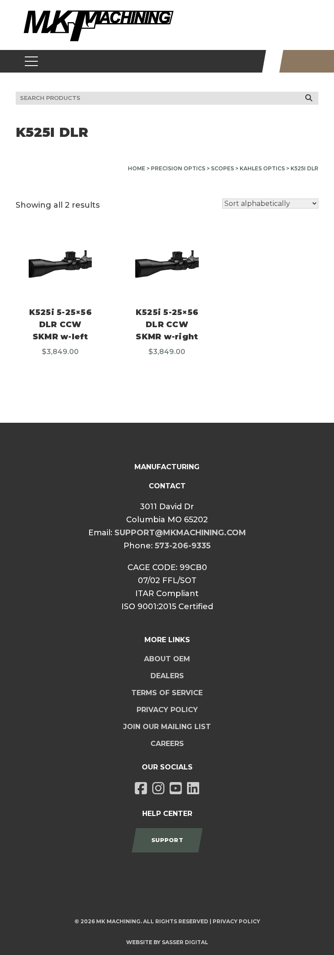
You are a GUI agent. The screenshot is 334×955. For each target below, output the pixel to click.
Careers (167, 743)
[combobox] (167, 98)
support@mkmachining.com (180, 532)
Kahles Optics (262, 168)
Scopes (222, 168)
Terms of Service (167, 693)
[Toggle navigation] (31, 61)
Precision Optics (178, 168)
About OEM (167, 659)
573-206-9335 (182, 545)
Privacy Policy (167, 710)
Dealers (167, 676)
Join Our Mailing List (167, 727)
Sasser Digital (185, 942)
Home (136, 168)
